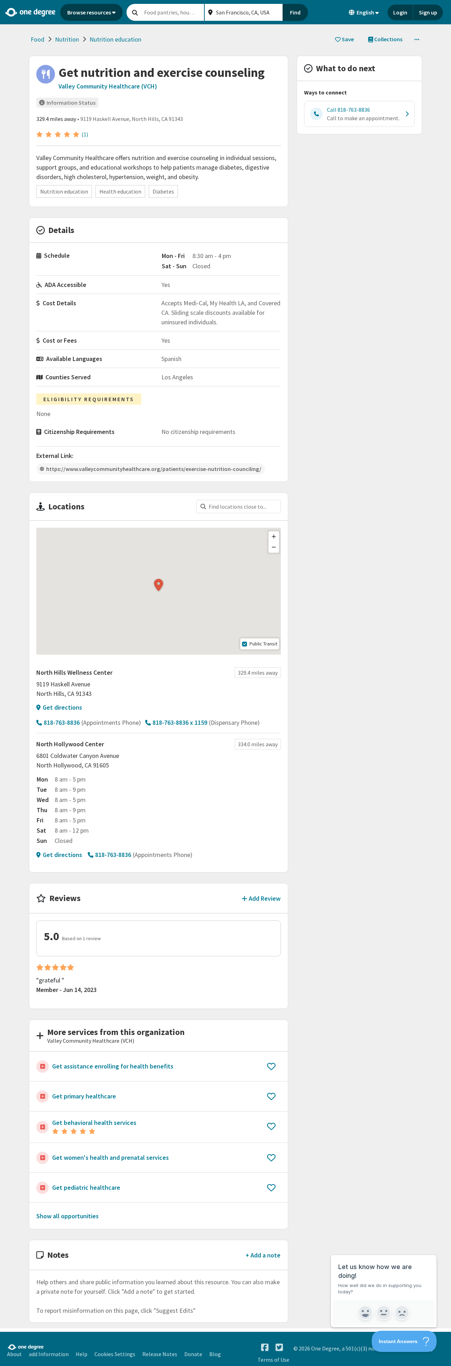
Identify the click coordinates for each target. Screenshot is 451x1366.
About (14, 1354)
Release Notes (159, 1354)
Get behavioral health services (94, 1123)
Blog (215, 1354)
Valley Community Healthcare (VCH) (107, 86)
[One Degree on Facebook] (265, 1347)
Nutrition (67, 39)
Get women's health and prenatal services (110, 1157)
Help (81, 1354)
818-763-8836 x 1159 (180, 722)
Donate (193, 1354)
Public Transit (263, 644)
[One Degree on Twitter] (279, 1347)
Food (37, 39)
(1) (84, 134)
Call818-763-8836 (348, 109)
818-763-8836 (62, 722)
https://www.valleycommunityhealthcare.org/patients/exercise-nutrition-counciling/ (153, 468)
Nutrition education (115, 39)
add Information (49, 1354)
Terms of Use (273, 1359)
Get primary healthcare (84, 1096)
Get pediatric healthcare (86, 1187)
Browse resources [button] (89, 12)
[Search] (134, 12)
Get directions (62, 707)
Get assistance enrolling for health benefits (112, 1066)
